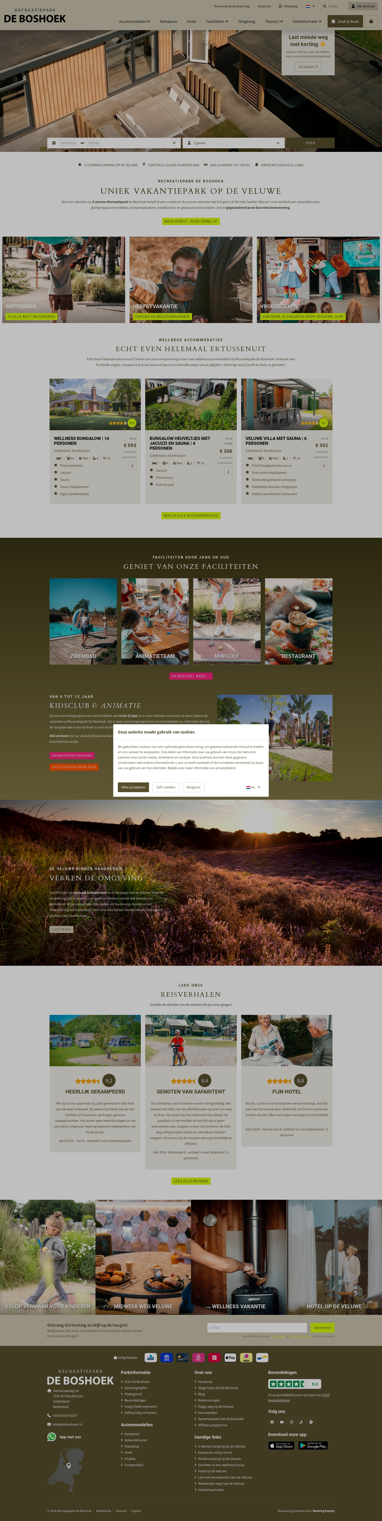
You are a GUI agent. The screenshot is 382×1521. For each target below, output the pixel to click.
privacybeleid (225, 768)
